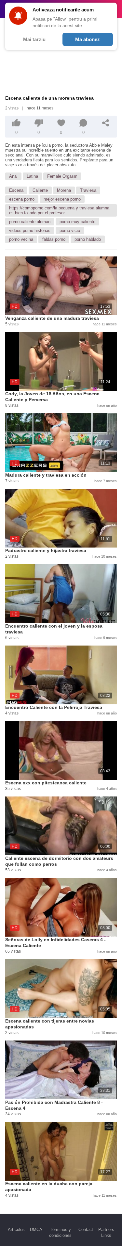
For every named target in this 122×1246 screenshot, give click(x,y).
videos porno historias (29, 230)
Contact (85, 1229)
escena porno (21, 199)
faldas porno (53, 239)
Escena (16, 190)
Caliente (40, 190)
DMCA (36, 1229)
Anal (13, 176)
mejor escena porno (62, 199)
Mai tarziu (34, 39)
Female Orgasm (62, 176)
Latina (32, 176)
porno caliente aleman (29, 221)
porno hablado (88, 239)
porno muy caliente (77, 221)
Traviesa (88, 190)
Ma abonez (87, 39)
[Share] (105, 123)
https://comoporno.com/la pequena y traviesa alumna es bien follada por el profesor (59, 210)
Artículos (16, 1229)
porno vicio (70, 230)
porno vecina (21, 239)
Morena (64, 190)
